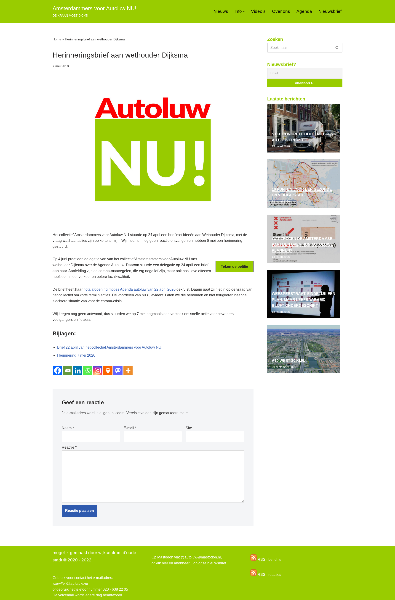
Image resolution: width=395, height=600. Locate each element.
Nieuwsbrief (330, 11)
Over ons (281, 11)
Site (189, 428)
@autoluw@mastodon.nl (201, 557)
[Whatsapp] (87, 370)
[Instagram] (97, 370)
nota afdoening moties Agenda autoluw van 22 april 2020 (129, 289)
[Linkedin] (77, 370)
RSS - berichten (270, 559)
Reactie (69, 447)
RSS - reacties (269, 574)
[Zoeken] (337, 48)
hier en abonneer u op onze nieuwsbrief (194, 563)
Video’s (258, 11)
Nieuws (221, 11)
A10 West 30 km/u (289, 361)
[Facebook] (57, 370)
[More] (128, 370)
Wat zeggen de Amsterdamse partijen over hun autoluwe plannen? (302, 244)
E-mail (130, 428)
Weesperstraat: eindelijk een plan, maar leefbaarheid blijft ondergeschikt (303, 299)
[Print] (107, 370)
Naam (68, 428)
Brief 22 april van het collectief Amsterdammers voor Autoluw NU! (109, 347)
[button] (244, 11)
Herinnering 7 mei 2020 (76, 355)
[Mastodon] (118, 370)
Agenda (304, 11)
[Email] (67, 370)
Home (57, 39)
